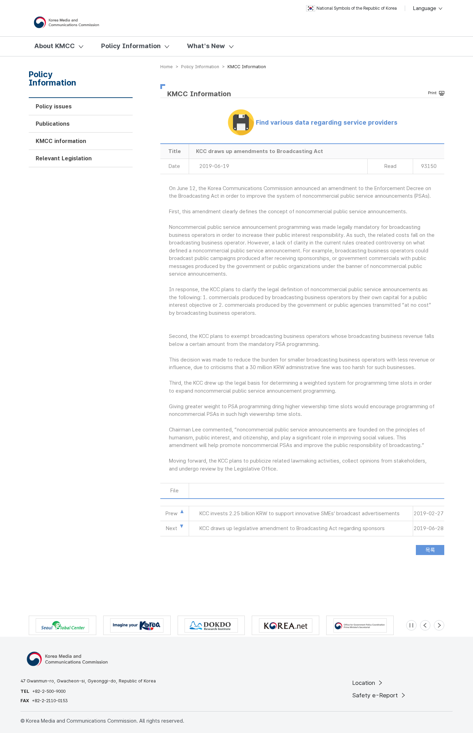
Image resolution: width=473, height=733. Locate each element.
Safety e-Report (376, 695)
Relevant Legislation (64, 158)
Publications (53, 123)
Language (425, 8)
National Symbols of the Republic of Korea (356, 8)
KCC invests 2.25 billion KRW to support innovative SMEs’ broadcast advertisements (299, 513)
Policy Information (131, 46)
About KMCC (54, 46)
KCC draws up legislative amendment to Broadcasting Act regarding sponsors (292, 528)
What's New (206, 46)
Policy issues (54, 106)
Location (364, 682)
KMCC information (61, 141)
